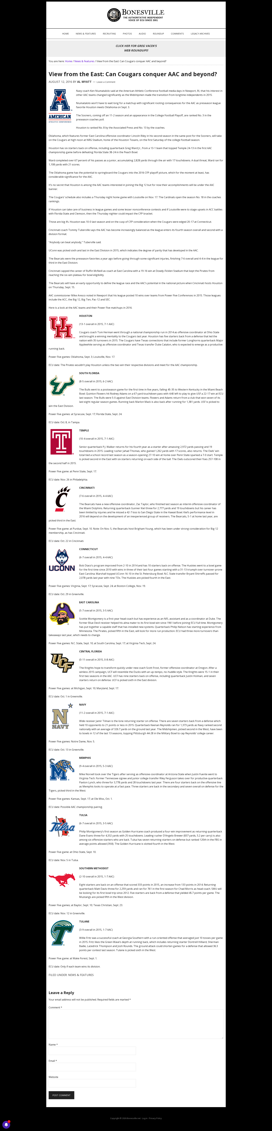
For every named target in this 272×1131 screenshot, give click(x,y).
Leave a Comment (105, 81)
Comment (55, 1007)
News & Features (81, 975)
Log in (144, 1118)
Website (53, 1077)
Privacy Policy (155, 1118)
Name (53, 1044)
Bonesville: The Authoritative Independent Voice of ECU (136, 15)
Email (53, 1061)
